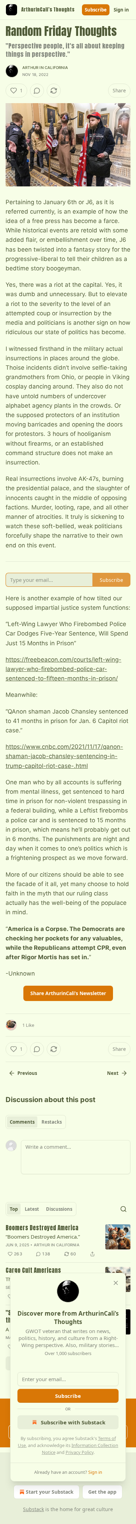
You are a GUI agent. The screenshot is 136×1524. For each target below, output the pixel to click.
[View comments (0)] (37, 91)
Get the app (102, 1491)
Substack (33, 1509)
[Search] (123, 1209)
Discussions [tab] (59, 1209)
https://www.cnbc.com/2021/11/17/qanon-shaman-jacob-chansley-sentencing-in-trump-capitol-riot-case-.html (64, 756)
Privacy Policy (79, 1452)
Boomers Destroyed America (42, 1228)
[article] (68, 1241)
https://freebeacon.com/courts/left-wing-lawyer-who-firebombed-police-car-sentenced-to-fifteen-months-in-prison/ (63, 669)
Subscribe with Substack (73, 1422)
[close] (115, 1282)
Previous (27, 1073)
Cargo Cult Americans (33, 1270)
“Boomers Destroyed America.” (43, 1236)
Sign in (121, 10)
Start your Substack (50, 1491)
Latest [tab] (32, 1209)
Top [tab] (14, 1209)
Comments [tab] (22, 1122)
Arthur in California (45, 67)
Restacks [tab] (51, 1122)
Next (113, 1073)
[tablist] (36, 1122)
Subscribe (96, 10)
